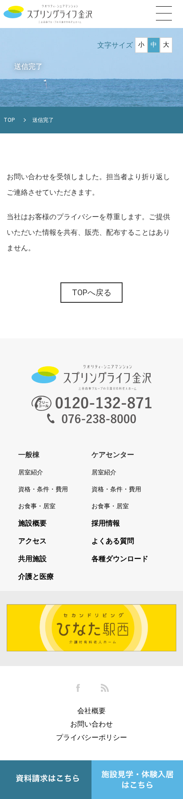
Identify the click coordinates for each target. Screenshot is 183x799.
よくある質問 (113, 541)
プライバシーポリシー (91, 737)
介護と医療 (36, 576)
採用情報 (106, 523)
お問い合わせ (91, 724)
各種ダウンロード (120, 558)
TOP (9, 120)
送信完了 (43, 120)
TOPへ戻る (91, 292)
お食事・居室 (37, 506)
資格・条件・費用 (43, 489)
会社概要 (91, 711)
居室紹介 (30, 472)
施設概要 (32, 523)
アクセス (32, 541)
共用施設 (32, 558)
